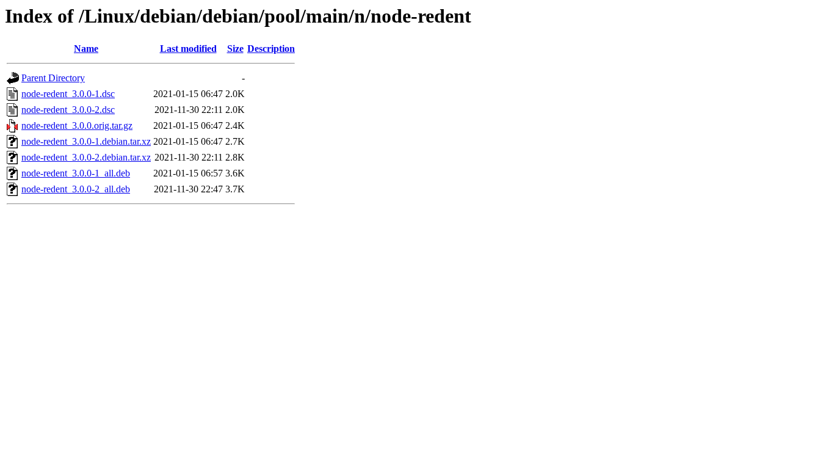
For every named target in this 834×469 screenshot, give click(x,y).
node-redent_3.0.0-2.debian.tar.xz (86, 157)
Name (86, 48)
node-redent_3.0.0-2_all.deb (75, 189)
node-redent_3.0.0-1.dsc (68, 94)
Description (271, 48)
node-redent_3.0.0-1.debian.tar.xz (86, 141)
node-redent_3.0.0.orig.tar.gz (76, 125)
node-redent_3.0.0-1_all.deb (75, 173)
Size (235, 48)
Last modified (188, 48)
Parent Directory (53, 78)
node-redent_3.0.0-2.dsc (68, 109)
